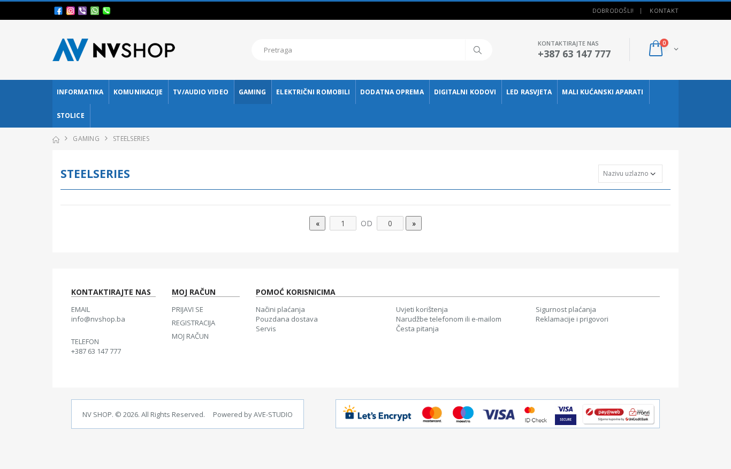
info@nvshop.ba (98, 319)
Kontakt (664, 10)
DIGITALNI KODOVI (465, 91)
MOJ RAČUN (190, 336)
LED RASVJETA (529, 91)
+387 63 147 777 (96, 351)
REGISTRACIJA (193, 322)
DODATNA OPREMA (391, 91)
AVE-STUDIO (273, 414)
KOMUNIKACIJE (138, 91)
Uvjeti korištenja (422, 309)
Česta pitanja (417, 328)
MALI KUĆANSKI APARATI (602, 91)
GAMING (252, 91)
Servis (266, 328)
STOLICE (71, 115)
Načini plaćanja (280, 309)
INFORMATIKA (80, 91)
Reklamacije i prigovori (572, 319)
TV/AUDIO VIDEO (200, 91)
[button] (663, 49)
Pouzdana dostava (287, 319)
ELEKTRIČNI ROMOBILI (313, 91)
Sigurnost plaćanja (566, 309)
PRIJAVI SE (187, 309)
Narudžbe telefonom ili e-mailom (448, 319)
